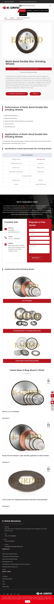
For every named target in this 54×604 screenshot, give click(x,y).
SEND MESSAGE (35, 258)
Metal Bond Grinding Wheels (9, 559)
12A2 (43, 159)
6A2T (40, 159)
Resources (37, 11)
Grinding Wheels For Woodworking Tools (27, 331)
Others (4, 569)
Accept (27, 601)
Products (22, 11)
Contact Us (23, 14)
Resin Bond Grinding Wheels (23, 18)
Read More (5, 418)
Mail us (35, 94)
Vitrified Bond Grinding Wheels (10, 556)
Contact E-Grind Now (16, 94)
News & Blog (44, 11)
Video (3, 584)
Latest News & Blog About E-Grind (27, 370)
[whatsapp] (52, 399)
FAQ (3, 581)
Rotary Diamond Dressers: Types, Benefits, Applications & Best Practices (25, 456)
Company (29, 11)
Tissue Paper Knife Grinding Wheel (27, 361)
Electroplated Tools (7, 562)
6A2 (38, 159)
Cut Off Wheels (27, 301)
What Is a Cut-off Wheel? (10, 412)
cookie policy (40, 599)
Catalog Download (7, 579)
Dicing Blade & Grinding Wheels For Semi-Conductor (16, 564)
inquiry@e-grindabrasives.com (28, 2)
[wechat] (52, 402)
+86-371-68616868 (9, 2)
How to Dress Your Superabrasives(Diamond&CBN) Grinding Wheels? (25, 500)
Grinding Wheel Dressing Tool (10, 567)
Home (5, 18)
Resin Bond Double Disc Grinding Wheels (14, 19)
